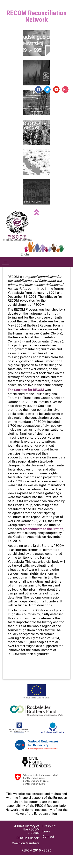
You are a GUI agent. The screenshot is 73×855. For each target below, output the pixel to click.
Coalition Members (26, 843)
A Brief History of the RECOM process (27, 829)
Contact (48, 836)
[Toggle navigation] (5, 262)
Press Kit (48, 826)
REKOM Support (28, 838)
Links (46, 831)
